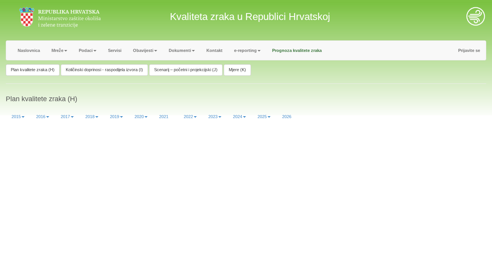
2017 (65, 116)
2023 (213, 116)
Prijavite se (469, 50)
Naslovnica (29, 50)
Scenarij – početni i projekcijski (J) (186, 69)
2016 (40, 116)
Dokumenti (180, 50)
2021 (163, 116)
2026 (286, 116)
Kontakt (214, 50)
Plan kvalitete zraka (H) (33, 69)
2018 (90, 116)
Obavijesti (143, 50)
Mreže (57, 50)
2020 (139, 116)
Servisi (114, 50)
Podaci (86, 50)
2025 (262, 116)
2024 (237, 116)
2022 (188, 116)
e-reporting (245, 50)
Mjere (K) (237, 69)
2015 (16, 116)
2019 (114, 116)
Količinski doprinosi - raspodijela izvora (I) (104, 69)
